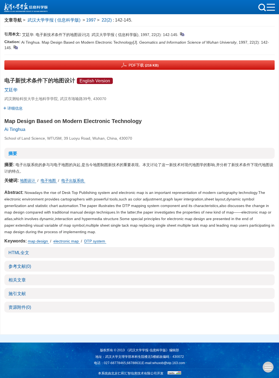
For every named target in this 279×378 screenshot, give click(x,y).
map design (38, 241)
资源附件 (19, 307)
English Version (95, 81)
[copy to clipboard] (15, 47)
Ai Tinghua (14, 129)
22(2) (107, 20)
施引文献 (17, 293)
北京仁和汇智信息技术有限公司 (134, 373)
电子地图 (49, 180)
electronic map (66, 241)
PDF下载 (144, 65)
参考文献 (19, 266)
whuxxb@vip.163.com (168, 363)
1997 (91, 20)
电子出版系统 (73, 180)
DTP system (95, 241)
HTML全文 (18, 252)
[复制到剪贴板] (181, 34)
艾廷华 (10, 90)
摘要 (12, 153)
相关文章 (17, 280)
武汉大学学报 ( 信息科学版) (54, 20)
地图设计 (28, 180)
